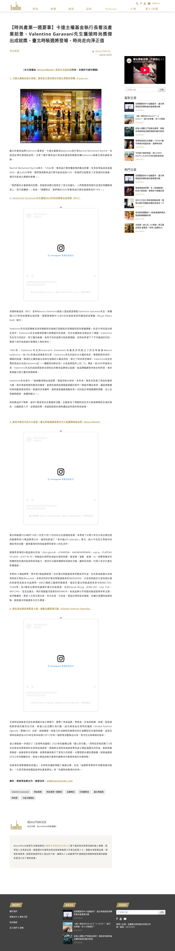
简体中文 (156, 3)
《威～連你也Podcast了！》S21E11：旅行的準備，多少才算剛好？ (150, 119)
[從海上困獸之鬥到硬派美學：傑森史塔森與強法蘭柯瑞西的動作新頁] (129, 131)
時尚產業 (14, 51)
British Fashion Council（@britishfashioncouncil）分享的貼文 (61, 292)
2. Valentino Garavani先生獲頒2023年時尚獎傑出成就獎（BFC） (45, 198)
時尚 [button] (35, 9)
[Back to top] (166, 942)
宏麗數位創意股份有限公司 (57, 845)
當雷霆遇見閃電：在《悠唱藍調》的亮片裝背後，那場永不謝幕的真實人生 (149, 190)
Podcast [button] (111, 9)
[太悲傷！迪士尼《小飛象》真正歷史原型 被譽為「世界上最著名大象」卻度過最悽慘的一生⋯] (129, 228)
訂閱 (162, 89)
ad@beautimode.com (60, 780)
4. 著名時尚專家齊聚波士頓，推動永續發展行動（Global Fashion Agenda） (51, 608)
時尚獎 (15, 798)
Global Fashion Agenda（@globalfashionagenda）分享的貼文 (61, 703)
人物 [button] (133, 9)
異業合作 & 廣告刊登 (18, 916)
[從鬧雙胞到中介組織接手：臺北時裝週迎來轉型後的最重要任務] (129, 106)
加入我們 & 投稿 (17, 927)
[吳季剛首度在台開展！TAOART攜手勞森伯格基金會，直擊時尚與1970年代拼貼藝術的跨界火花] (129, 143)
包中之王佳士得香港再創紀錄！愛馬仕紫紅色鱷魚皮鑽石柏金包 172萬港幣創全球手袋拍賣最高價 (149, 203)
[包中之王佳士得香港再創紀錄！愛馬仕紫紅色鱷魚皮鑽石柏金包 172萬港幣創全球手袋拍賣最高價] (129, 203)
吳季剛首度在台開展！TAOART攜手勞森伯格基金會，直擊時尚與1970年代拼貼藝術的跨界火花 (149, 143)
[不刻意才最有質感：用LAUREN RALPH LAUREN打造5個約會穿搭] (129, 156)
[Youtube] (146, 3)
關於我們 (13, 911)
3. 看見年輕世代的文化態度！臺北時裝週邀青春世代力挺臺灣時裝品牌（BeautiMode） (55, 421)
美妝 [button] (71, 9)
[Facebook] (142, 3)
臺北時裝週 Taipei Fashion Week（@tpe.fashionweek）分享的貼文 (61, 516)
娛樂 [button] (53, 9)
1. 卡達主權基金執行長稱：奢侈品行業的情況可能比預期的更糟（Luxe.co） (49, 78)
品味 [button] (89, 9)
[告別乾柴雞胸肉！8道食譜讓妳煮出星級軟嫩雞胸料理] (129, 215)
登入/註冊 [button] (151, 9)
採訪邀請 (13, 922)
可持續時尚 (84, 792)
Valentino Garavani (20, 792)
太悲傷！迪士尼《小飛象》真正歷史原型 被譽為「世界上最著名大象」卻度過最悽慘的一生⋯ (149, 227)
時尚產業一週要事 (54, 792)
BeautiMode (103, 51)
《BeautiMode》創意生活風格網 (54, 69)
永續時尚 (71, 792)
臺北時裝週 (98, 792)
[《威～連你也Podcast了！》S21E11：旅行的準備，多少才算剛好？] (129, 119)
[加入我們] (150, 3)
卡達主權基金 (28, 798)
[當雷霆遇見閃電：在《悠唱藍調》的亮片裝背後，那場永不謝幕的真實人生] (129, 191)
